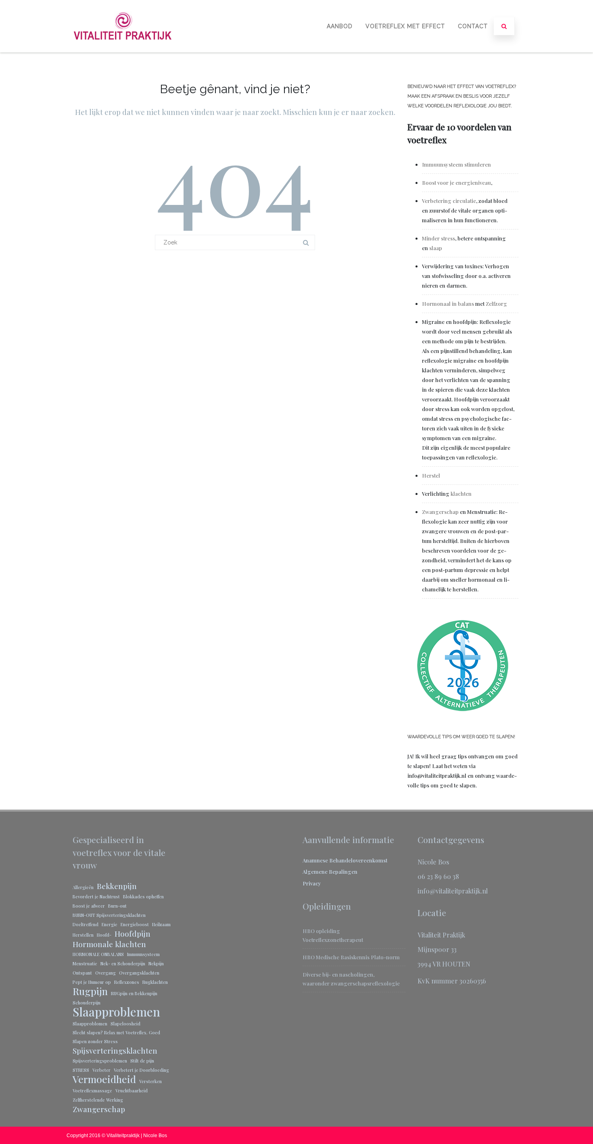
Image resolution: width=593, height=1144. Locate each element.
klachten (461, 493)
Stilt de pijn (142, 1061)
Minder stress (438, 238)
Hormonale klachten (109, 943)
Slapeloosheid (125, 1024)
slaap (435, 247)
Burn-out (117, 906)
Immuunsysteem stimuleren (457, 164)
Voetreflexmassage (92, 1091)
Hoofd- (104, 935)
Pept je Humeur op (92, 982)
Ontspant (82, 973)
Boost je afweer (89, 906)
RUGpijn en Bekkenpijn (134, 993)
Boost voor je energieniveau (456, 182)
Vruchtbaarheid (131, 1091)
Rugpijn (90, 991)
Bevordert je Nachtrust (96, 896)
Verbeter (101, 1070)
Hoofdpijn (132, 933)
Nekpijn (156, 963)
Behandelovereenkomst (358, 860)
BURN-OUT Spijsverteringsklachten (109, 915)
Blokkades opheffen (143, 896)
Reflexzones (126, 982)
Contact (473, 26)
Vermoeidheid (104, 1079)
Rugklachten (155, 982)
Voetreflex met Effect (405, 26)
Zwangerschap (440, 511)
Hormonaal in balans (448, 303)
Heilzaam (161, 924)
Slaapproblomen (90, 1024)
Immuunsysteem (143, 954)
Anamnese (316, 860)
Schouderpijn (86, 1003)
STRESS (81, 1070)
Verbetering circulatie (449, 200)
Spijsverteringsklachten (115, 1050)
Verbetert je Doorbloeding (141, 1070)
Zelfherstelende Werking (98, 1100)
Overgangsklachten (139, 973)
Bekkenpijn (117, 885)
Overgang (105, 973)
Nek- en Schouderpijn (122, 963)
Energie (109, 924)
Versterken (150, 1081)
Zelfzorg (496, 303)
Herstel (431, 475)
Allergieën (83, 887)
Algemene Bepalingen (330, 871)
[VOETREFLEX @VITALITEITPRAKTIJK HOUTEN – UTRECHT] (123, 49)
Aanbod (340, 26)
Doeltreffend (85, 924)
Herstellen (83, 935)
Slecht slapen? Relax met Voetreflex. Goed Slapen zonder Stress (116, 1036)
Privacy (312, 883)
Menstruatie (85, 963)
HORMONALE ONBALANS (98, 954)
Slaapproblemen (116, 1011)
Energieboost (135, 924)
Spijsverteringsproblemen (100, 1061)
